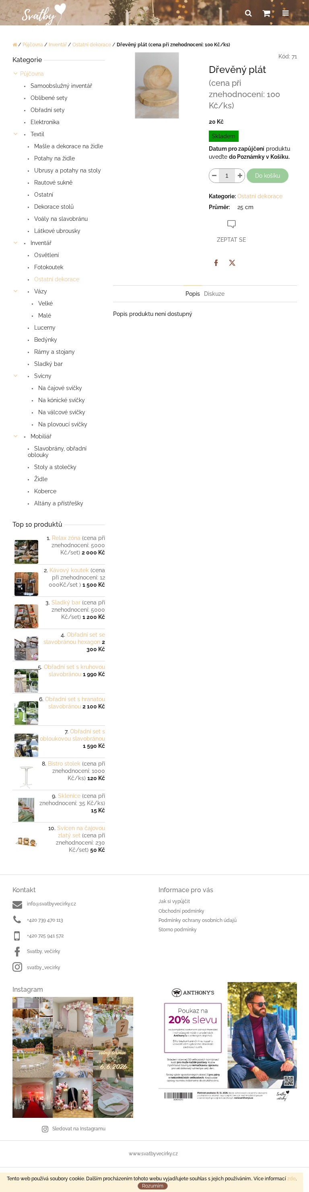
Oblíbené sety (48, 98)
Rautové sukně (52, 182)
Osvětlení (46, 255)
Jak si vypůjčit (174, 901)
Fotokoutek (48, 267)
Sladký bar (48, 364)
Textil (36, 134)
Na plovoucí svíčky (62, 424)
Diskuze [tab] (214, 294)
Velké (45, 303)
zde (291, 1179)
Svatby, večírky (43, 951)
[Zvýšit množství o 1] (240, 176)
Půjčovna (32, 74)
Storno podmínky (178, 929)
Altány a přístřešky (58, 503)
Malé (44, 315)
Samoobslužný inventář (60, 86)
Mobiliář (40, 436)
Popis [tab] (192, 294)
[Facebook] (216, 262)
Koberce (44, 491)
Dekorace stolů (53, 207)
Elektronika (44, 122)
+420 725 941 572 (45, 936)
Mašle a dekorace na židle (68, 146)
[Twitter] (232, 262)
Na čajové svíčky (59, 388)
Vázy (40, 291)
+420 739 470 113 (45, 920)
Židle (40, 479)
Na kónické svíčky (61, 400)
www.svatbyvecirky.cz (153, 1154)
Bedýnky (45, 339)
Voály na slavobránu (60, 219)
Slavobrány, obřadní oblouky (57, 451)
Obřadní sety (47, 110)
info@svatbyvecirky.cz (51, 904)
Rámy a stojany (54, 352)
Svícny (42, 376)
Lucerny (44, 327)
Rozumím (152, 1186)
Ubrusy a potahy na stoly (67, 170)
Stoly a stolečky (54, 467)
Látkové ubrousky (56, 231)
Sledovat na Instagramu (78, 1129)
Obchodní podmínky (181, 911)
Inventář (40, 243)
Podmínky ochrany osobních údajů (198, 920)
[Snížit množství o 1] (214, 176)
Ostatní (43, 194)
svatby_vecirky (43, 967)
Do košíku (267, 175)
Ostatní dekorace (56, 279)
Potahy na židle (54, 158)
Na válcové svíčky (61, 412)
